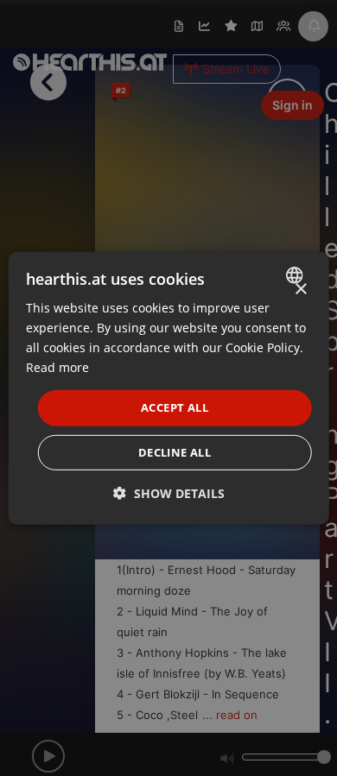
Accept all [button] (174, 407)
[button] (169, 493)
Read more (57, 367)
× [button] (300, 288)
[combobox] (296, 274)
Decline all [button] (174, 452)
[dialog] (169, 387)
